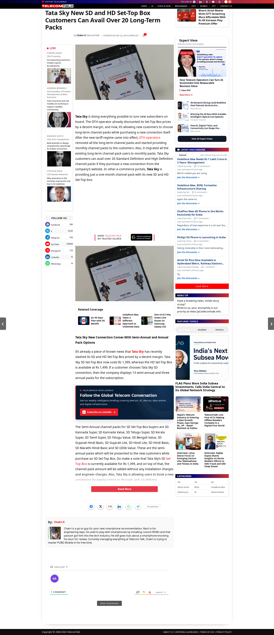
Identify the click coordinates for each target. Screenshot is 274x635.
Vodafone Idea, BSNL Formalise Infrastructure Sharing (197, 187)
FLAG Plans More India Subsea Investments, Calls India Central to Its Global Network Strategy (200, 386)
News (144, 6)
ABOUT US (168, 632)
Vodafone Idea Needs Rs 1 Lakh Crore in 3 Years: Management (202, 161)
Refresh (182, 155)
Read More (124, 489)
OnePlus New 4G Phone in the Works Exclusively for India (200, 213)
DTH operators (149, 138)
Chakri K (81, 35)
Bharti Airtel (183, 487)
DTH (194, 6)
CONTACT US (226, 6)
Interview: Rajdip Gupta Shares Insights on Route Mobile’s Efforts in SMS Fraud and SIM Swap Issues (214, 459)
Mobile (204, 6)
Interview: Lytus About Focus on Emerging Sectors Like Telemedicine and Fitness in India (187, 458)
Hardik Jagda (54, 53)
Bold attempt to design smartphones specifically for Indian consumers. (58, 146)
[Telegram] (138, 506)
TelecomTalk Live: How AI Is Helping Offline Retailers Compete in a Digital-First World (214, 420)
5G (195, 482)
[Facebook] (91, 506)
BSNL (196, 487)
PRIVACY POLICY (224, 632)
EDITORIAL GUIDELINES (187, 632)
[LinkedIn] (119, 506)
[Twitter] (100, 506)
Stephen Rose (54, 171)
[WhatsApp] (128, 506)
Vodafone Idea (218, 487)
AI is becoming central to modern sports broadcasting (58, 62)
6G (179, 482)
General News (217, 492)
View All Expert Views (202, 138)
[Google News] (153, 506)
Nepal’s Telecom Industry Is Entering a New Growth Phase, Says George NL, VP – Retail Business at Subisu (188, 421)
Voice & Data (164, 6)
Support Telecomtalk (56, 1)
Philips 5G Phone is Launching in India (201, 237)
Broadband (181, 6)
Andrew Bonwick (57, 88)
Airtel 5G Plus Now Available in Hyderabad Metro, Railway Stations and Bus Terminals (199, 262)
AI (152, 6)
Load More (202, 286)
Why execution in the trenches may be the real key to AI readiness (58, 181)
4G (212, 482)
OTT (214, 6)
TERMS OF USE (207, 632)
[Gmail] (110, 506)
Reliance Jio (183, 492)
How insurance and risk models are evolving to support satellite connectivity (58, 105)
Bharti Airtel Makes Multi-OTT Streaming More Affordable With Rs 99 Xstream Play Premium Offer (212, 17)
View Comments (109, 603)
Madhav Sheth (55, 136)
